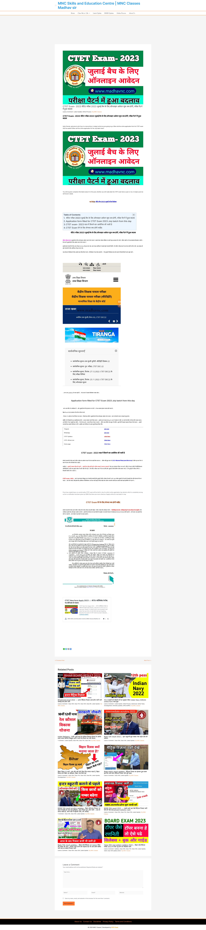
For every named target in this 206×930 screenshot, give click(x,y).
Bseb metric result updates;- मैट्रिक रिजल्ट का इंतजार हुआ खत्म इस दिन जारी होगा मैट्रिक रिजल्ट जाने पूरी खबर (125, 772)
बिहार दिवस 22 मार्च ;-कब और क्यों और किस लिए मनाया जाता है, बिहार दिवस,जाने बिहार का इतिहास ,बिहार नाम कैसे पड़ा (78, 772)
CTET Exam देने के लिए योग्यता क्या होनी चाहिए (84, 227)
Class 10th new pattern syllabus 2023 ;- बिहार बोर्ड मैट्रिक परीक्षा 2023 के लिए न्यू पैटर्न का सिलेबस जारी (124, 846)
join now (106, 433)
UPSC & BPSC (126, 705)
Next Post (147, 660)
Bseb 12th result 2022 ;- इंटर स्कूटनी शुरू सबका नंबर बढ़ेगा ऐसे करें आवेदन (125, 737)
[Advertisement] (103, 27)
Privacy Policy (108, 922)
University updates (117, 705)
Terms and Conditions (123, 922)
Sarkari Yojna (141, 703)
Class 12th (83, 703)
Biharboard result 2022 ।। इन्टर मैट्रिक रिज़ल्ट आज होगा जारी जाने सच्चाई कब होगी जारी (80, 701)
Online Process (121, 13)
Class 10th (71, 703)
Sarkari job (134, 703)
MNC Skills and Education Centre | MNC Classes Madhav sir (99, 5)
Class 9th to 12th (83, 13)
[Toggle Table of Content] (133, 214)
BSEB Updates (109, 13)
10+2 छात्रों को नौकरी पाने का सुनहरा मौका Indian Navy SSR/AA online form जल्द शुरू (125, 701)
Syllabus (117, 849)
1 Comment (61, 740)
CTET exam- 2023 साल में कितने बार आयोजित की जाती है (89, 224)
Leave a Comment (68, 112)
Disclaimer (97, 922)
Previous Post (59, 660)
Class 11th (77, 703)
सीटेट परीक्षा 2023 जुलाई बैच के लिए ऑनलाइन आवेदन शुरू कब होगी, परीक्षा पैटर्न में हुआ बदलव (100, 218)
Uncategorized (108, 705)
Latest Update (97, 13)
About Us (132, 13)
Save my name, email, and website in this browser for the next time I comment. (87, 898)
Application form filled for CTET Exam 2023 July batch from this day (98, 221)
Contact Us (87, 922)
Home (73, 13)
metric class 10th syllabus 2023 (112, 850)
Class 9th (89, 703)
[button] (89, 13)
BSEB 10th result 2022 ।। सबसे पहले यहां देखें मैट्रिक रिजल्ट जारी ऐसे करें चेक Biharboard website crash (125, 809)
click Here (107, 436)
